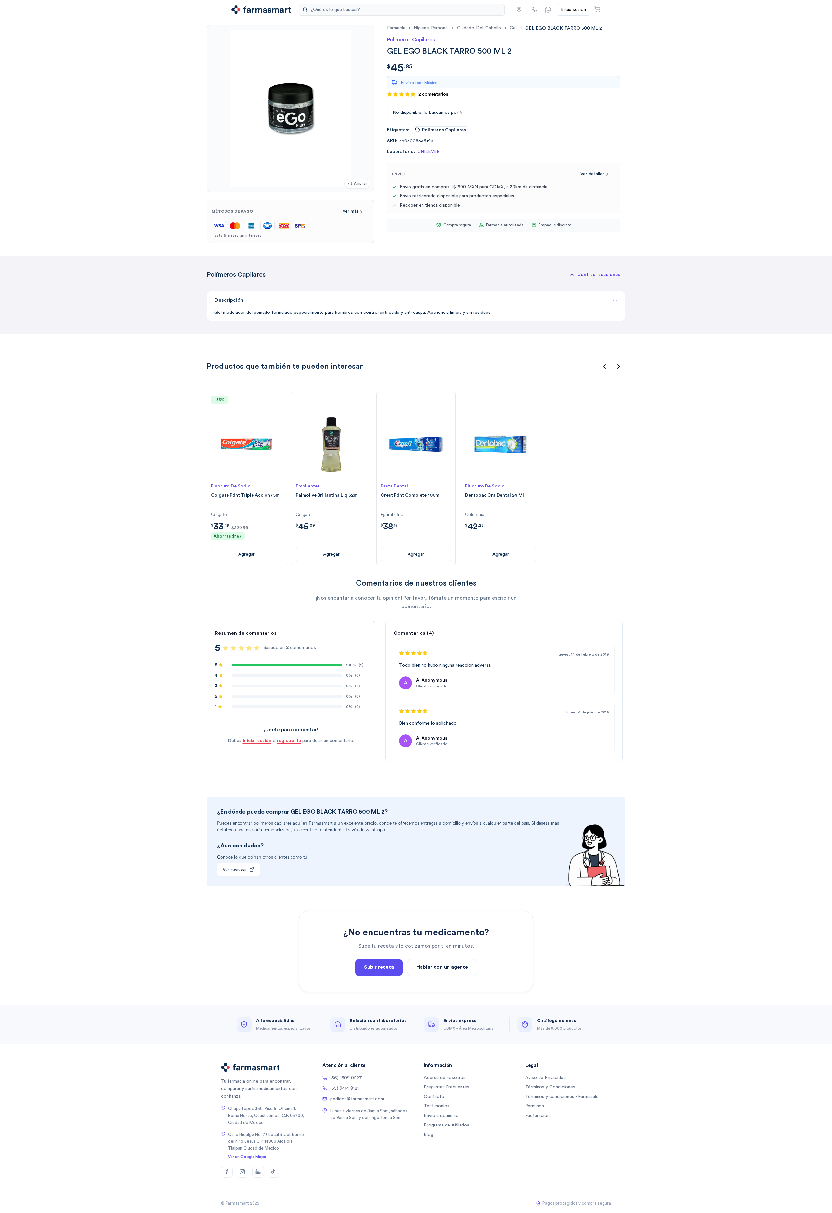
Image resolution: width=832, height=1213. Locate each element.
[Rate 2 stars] (233, 648)
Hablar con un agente (442, 967)
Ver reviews (235, 869)
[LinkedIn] (258, 1172)
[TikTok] (274, 1172)
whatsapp (375, 830)
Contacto (434, 1096)
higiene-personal (431, 28)
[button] (519, 9)
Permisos (534, 1106)
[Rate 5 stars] (256, 648)
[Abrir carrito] (597, 9)
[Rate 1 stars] (225, 648)
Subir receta (379, 967)
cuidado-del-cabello (479, 28)
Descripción (228, 300)
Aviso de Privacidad (545, 1077)
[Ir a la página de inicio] (261, 9)
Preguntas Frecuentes (446, 1087)
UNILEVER (429, 151)
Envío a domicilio (441, 1115)
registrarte (289, 741)
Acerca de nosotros (445, 1077)
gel (513, 28)
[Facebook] (227, 1172)
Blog (428, 1134)
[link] (563, 28)
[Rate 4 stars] (249, 648)
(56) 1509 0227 (346, 1078)
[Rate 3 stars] (241, 648)
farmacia (396, 28)
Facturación (537, 1115)
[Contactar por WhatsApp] (548, 10)
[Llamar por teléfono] (534, 10)
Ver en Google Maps (247, 1157)
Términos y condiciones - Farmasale (562, 1096)
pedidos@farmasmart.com (357, 1099)
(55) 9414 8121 (344, 1088)
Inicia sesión (573, 9)
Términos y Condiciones (550, 1087)
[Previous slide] (604, 366)
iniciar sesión (257, 741)
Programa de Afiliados (446, 1125)
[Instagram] (242, 1172)
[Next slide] (618, 366)
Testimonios (436, 1106)
